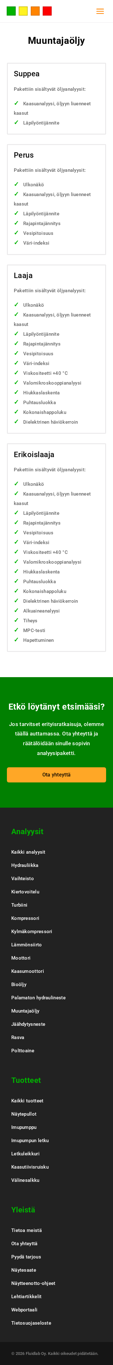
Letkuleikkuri (25, 1154)
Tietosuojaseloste (31, 1323)
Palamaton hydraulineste (38, 998)
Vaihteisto (22, 878)
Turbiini (19, 905)
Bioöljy (18, 984)
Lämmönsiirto (26, 945)
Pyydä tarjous (26, 1257)
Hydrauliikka (25, 865)
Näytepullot (23, 1114)
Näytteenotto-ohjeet (33, 1283)
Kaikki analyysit (28, 852)
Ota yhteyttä (56, 775)
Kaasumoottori (27, 971)
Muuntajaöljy (25, 1011)
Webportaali (24, 1310)
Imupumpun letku (30, 1140)
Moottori (20, 958)
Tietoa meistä (26, 1230)
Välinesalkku (25, 1180)
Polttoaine (22, 1051)
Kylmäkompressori (31, 931)
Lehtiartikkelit (26, 1296)
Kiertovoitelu (25, 892)
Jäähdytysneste (28, 1024)
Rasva (17, 1037)
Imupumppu (24, 1127)
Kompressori (25, 918)
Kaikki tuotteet (27, 1101)
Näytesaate (23, 1270)
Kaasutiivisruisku (30, 1167)
